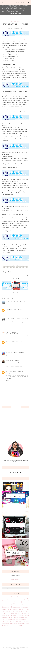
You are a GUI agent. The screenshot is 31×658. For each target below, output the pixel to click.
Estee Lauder (4, 604)
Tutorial (24, 621)
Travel (19, 621)
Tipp (7, 621)
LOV (28, 609)
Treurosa (8, 309)
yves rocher (25, 625)
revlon (14, 625)
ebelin (27, 623)
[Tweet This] (16, 293)
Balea (27, 599)
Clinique (8, 603)
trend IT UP (19, 625)
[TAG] (10, 623)
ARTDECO (7, 597)
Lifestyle (9, 611)
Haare (18, 607)
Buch (27, 601)
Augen (8, 599)
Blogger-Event (15, 601)
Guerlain (14, 607)
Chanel (3, 603)
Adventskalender (17, 597)
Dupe (28, 603)
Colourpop (13, 603)
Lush (21, 611)
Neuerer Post (6, 407)
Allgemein (26, 597)
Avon (12, 599)
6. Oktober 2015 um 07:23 (16, 309)
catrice (23, 623)
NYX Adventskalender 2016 (15, 525)
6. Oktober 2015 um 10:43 (18, 352)
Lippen (13, 611)
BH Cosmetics (17, 599)
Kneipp (21, 609)
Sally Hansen (19, 619)
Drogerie (23, 603)
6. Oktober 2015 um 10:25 (16, 341)
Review (21, 617)
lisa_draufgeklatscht (11, 332)
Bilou (10, 601)
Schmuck (24, 619)
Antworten (8, 305)
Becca (8, 601)
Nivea (20, 615)
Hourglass (23, 607)
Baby (23, 599)
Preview (16, 617)
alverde (14, 623)
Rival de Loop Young (10, 619)
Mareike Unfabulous (10, 318)
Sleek (28, 619)
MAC (24, 611)
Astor (3, 599)
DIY (16, 603)
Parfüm (27, 615)
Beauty (4, 601)
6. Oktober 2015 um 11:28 (14, 360)
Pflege (11, 617)
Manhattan (19, 613)
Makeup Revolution (12, 613)
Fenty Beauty (19, 605)
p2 (11, 625)
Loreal (18, 611)
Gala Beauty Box (15, 21)
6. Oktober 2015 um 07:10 (19, 301)
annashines (8, 371)
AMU (3, 597)
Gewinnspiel (7, 607)
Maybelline (4, 615)
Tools (16, 621)
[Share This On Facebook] (13, 293)
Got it (20, 14)
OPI (23, 615)
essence (5, 625)
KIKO (18, 609)
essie (9, 625)
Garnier (27, 605)
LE (25, 609)
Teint (3, 621)
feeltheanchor (9, 301)
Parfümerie (5, 617)
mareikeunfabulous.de (17, 326)
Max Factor (26, 613)
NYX (9, 615)
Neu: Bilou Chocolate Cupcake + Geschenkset (15, 553)
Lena (7, 360)
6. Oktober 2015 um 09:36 (12, 333)
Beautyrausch (9, 352)
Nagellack (15, 615)
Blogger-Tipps (23, 601)
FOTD (9, 605)
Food (23, 605)
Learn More (13, 14)
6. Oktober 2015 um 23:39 (17, 371)
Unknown (8, 341)
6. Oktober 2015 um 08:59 (22, 318)
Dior (19, 603)
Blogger (24, 644)
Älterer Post (24, 407)
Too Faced (11, 621)
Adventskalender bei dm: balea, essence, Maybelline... (15, 496)
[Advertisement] (15, 425)
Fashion (13, 605)
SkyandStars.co (15, 648)
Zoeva (6, 623)
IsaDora (14, 609)
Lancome (4, 611)
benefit (19, 623)
